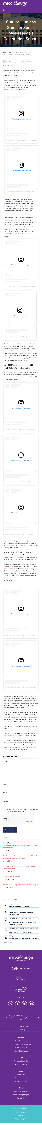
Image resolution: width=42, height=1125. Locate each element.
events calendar (9, 735)
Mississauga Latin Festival (12, 566)
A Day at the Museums (11, 876)
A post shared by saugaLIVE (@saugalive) (21, 191)
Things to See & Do (21, 1061)
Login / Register (21, 1119)
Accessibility (21, 1030)
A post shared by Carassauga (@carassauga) (21, 429)
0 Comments (9, 65)
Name (5, 784)
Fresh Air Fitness (9, 346)
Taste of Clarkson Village (19, 906)
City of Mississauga (21, 1051)
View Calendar (8, 943)
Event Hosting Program (21, 1095)
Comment (6, 761)
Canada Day (26, 353)
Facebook (24, 747)
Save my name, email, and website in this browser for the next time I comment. (22, 810)
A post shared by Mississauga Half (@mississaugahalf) (24, 140)
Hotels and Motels (21, 1078)
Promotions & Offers (21, 1081)
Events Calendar (21, 1048)
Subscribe (21, 1115)
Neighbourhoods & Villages (21, 1044)
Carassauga (7, 555)
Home (5, 52)
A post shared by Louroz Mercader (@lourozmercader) (23, 482)
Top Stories (13, 52)
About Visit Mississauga (21, 1109)
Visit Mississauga (11, 62)
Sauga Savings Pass (13, 742)
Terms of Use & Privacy (21, 1026)
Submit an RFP (21, 1098)
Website (5, 801)
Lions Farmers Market (27, 346)
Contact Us (21, 1112)
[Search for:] (21, 837)
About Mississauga (21, 1041)
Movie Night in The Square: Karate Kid (24, 938)
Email (5, 792)
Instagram (34, 747)
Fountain (9, 222)
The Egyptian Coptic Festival (20, 932)
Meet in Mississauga (21, 1091)
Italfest (6, 712)
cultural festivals (9, 377)
